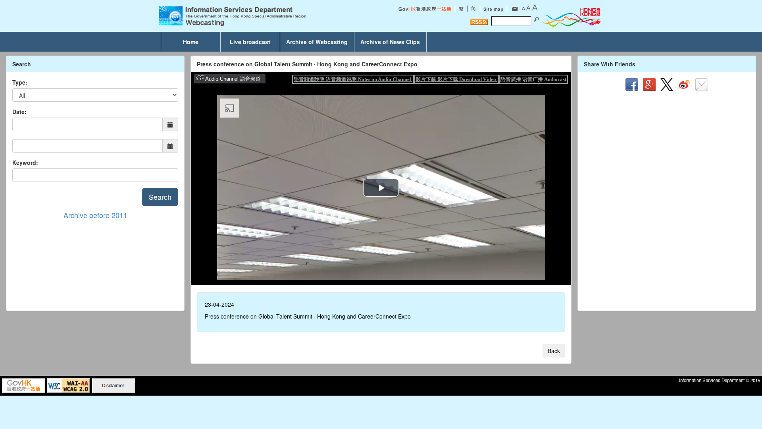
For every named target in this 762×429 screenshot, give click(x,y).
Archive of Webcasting (317, 42)
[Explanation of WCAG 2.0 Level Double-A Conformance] (68, 385)
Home (190, 42)
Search (160, 196)
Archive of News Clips (390, 42)
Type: (19, 82)
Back (554, 351)
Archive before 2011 (95, 215)
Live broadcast (250, 42)
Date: (19, 112)
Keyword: (25, 162)
